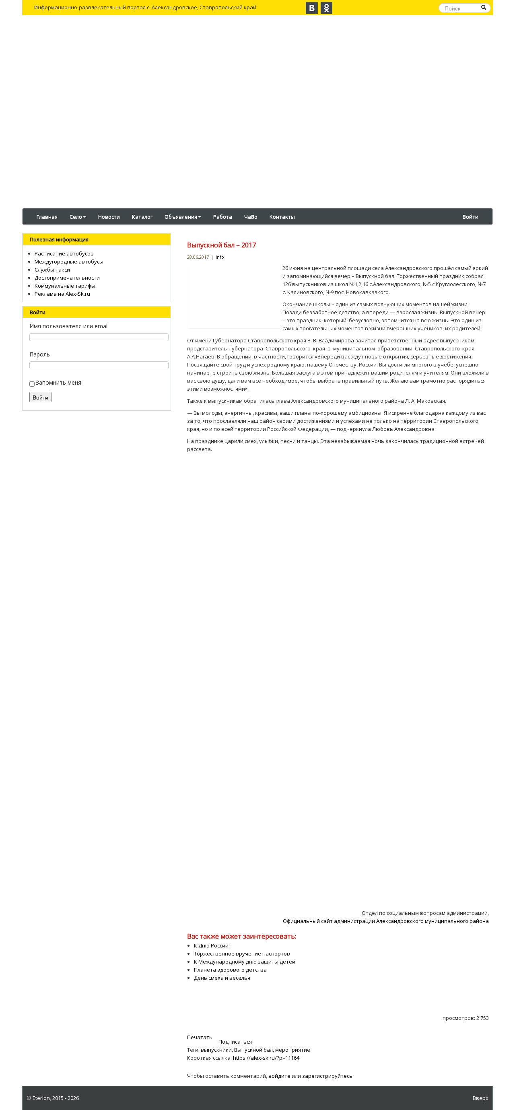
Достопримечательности (67, 277)
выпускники (216, 1049)
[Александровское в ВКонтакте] (312, 8)
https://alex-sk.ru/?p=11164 (266, 1057)
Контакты (282, 216)
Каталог (142, 216)
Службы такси (52, 269)
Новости (109, 216)
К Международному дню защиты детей (244, 961)
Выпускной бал (253, 1049)
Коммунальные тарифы (65, 285)
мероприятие (292, 1049)
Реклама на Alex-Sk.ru (62, 293)
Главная (47, 216)
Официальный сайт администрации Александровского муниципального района (386, 921)
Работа (222, 216)
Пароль (39, 354)
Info (220, 257)
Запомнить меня (58, 382)
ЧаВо (251, 216)
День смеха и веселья (222, 977)
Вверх (480, 1098)
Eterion (41, 1098)
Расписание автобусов (64, 253)
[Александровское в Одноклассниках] (326, 8)
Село (76, 216)
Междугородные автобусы (69, 261)
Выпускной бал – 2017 (221, 245)
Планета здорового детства (230, 969)
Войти (470, 216)
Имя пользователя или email (69, 326)
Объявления (181, 216)
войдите (279, 1075)
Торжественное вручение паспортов (242, 953)
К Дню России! (212, 945)
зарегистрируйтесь (327, 1075)
